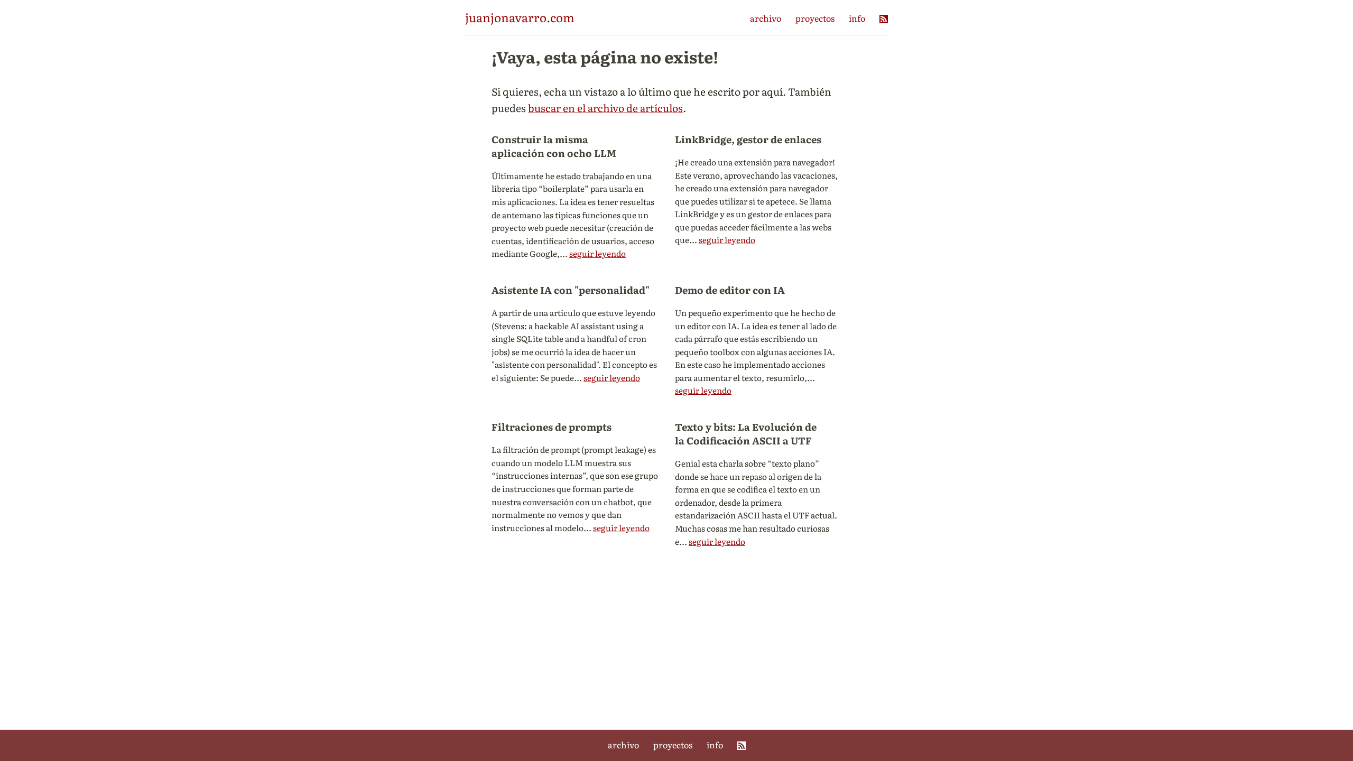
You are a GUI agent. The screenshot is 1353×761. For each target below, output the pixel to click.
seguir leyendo (597, 253)
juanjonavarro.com (519, 17)
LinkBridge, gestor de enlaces (748, 139)
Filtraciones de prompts (551, 426)
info (857, 18)
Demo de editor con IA (730, 289)
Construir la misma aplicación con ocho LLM (554, 146)
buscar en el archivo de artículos (605, 107)
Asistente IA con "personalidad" (571, 289)
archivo (765, 18)
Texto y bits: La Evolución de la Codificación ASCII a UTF (746, 433)
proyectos (815, 18)
